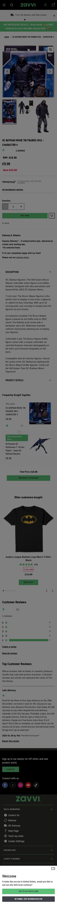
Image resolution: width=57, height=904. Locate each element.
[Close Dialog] (53, 868)
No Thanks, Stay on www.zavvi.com (28, 899)
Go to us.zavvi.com (28, 891)
